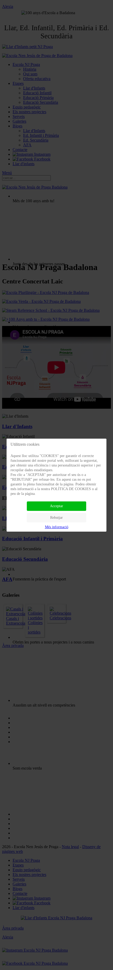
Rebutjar (56, 518)
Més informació (56, 527)
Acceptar (56, 506)
